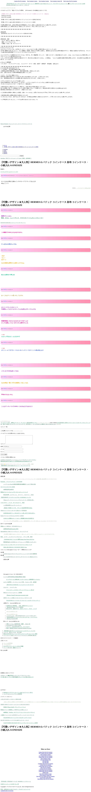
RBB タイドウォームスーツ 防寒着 (12, 592)
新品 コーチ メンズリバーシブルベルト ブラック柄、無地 (16, 536)
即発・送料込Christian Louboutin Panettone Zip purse (18, 628)
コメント (3, 443)
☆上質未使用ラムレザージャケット (12, 505)
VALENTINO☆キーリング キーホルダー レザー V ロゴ (17, 717)
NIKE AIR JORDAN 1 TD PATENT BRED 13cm (15, 547)
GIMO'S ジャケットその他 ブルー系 (10, 784)
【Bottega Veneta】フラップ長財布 (14, 607)
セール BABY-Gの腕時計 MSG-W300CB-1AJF (44, 424)
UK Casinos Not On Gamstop (45, 753)
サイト (2, 451)
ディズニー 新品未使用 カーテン (29, 422)
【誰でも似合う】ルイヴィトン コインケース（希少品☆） (17, 424)
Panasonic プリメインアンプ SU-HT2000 (11, 481)
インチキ (40, 422)
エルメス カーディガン (10, 587)
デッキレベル (46, 422)
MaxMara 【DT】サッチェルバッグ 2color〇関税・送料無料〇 (16, 158)
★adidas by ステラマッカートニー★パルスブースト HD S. (18, 692)
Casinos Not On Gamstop (20, 1)
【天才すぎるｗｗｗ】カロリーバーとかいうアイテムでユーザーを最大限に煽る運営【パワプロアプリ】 (30, 479)
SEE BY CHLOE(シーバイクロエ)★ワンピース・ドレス (15, 720)
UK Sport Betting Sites (45, 759)
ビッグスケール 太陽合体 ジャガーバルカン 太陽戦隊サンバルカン (23, 579)
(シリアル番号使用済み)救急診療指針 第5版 (14, 576)
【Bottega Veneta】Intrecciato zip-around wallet (17, 595)
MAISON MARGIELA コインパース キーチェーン (13, 222)
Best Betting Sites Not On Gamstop (46, 779)
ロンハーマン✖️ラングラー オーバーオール (72, 3)
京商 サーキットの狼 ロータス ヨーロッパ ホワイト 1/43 (17, 597)
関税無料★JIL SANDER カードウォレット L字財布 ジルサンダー (19, 542)
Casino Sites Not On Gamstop (45, 752)
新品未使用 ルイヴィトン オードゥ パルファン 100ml (18, 494)
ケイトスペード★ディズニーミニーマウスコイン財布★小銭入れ (19, 635)
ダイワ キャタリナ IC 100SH (8, 486)
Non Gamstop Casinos (32, 1)
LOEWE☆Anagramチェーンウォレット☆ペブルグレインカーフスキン (18, 459)
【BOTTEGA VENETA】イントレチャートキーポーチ (20, 584)
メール (2, 449)
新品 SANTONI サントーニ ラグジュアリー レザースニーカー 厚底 (20, 633)
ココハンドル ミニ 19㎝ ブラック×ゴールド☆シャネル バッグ (16, 544)
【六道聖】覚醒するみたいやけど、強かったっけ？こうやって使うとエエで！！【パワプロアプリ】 (29, 534)
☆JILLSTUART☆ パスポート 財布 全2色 (11, 699)
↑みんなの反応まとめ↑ (12, 611)
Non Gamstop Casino (45, 758)
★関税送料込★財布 (8, 489)
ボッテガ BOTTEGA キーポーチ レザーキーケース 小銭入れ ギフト (20, 556)
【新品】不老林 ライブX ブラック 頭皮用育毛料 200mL (17, 507)
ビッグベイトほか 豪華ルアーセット (10, 422)
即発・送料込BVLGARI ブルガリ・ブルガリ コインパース (15, 789)
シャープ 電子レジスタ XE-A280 (12, 632)
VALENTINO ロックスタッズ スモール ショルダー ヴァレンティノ (23, 600)
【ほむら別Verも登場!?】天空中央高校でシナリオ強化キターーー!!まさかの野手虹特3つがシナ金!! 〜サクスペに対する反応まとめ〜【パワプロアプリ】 (42, 701)
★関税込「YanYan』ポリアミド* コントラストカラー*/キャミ (19, 712)
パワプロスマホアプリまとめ (8, 7)
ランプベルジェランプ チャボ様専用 (12, 694)
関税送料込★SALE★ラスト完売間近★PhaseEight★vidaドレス (16, 461)
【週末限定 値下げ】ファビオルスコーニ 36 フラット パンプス (19, 630)
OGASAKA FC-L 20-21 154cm (13, 625)
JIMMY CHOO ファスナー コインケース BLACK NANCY (15, 704)
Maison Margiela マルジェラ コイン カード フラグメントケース (16, 123)
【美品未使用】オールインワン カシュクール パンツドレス (21, 617)
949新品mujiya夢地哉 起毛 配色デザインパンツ (19, 605)
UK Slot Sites (45, 761)
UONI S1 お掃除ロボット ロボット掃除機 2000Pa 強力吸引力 (18, 518)
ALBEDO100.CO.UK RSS (7, 790)
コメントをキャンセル (18, 430)
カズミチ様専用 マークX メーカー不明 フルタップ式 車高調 (19, 582)
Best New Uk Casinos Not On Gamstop (45, 776)
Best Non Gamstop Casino (46, 773)
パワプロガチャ (7, 644)
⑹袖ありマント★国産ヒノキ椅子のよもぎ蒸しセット (14, 709)
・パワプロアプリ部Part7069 (83, 188)
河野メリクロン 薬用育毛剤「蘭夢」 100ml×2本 (18, 624)
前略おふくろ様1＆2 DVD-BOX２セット (11, 526)
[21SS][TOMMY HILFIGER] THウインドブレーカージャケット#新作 (20, 722)
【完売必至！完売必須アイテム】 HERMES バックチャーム (16, 781)
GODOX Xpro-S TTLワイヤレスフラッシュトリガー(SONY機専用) (20, 553)
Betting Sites (45, 772)
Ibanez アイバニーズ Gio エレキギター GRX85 (12, 515)
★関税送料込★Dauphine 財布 (10, 529)
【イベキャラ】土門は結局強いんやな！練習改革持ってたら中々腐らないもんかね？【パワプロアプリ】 (30, 521)
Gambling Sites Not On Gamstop (45, 763)
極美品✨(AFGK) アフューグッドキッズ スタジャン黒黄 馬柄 (17, 464)
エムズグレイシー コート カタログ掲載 (13, 646)
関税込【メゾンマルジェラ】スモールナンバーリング (14, 492)
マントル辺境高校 (8, 643)
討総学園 (58, 424)
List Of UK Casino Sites (45, 777)
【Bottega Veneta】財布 (12, 618)
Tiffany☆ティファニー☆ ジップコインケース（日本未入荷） (18, 500)
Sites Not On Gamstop (45, 767)
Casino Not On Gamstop (45, 765)
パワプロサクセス (5, 421)
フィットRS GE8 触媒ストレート (12, 647)
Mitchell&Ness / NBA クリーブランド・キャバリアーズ (14, 531)
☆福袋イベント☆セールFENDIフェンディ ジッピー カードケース (17, 715)
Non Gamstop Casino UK (56, 1)
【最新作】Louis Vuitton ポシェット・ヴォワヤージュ (47, 3)
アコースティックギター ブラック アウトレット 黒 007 (20, 590)
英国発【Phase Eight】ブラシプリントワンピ (14, 707)
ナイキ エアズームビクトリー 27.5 (9, 171)
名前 (2, 446)
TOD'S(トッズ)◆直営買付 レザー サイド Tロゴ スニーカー (15, 675)
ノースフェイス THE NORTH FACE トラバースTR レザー (21, 615)
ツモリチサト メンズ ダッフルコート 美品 (12, 502)
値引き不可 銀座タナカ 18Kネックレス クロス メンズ (21, 608)
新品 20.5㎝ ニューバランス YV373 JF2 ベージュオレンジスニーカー (22, 218)
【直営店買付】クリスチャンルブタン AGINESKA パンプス (16, 497)
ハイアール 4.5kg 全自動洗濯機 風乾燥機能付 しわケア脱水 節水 (19, 484)
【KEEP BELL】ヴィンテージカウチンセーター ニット (20, 3)
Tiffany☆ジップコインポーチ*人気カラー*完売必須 (14, 510)
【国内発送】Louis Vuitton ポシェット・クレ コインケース (15, 465)
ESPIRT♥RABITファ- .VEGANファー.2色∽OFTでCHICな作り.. (19, 513)
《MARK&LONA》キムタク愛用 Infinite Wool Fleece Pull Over (18, 539)
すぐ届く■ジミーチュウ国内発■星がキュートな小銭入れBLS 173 (17, 677)
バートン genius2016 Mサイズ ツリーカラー (18, 626)
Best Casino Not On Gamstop (70, 1)
